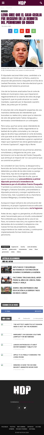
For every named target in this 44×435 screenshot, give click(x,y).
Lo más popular (38, 318)
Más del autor (7, 261)
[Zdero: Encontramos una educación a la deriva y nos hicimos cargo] (6, 290)
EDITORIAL (32, 429)
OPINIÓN (11, 429)
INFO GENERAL (6, 272)
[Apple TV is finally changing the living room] (6, 357)
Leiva (30, 249)
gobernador (13, 249)
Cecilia (23, 247)
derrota (4, 249)
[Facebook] (19, 408)
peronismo (5, 252)
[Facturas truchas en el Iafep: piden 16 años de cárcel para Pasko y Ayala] (6, 280)
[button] (41, 3)
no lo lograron (36, 208)
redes (13, 252)
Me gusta (38, 311)
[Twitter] (25, 408)
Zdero (19, 252)
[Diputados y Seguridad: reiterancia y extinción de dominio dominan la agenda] (6, 269)
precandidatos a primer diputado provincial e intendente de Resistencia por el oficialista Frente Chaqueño (22, 181)
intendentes (23, 249)
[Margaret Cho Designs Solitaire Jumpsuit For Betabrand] (6, 337)
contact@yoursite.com (26, 402)
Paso (36, 249)
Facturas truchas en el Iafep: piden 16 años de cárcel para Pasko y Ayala (27, 280)
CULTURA (38, 426)
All (19, 318)
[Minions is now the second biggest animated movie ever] (6, 367)
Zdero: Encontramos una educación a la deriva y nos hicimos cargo (26, 290)
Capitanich (14, 247)
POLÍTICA (4, 11)
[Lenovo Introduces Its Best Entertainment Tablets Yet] (6, 347)
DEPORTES (30, 426)
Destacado (26, 318)
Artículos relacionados (11, 258)
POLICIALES (4, 426)
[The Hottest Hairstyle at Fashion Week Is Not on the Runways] (6, 327)
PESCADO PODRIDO (21, 429)
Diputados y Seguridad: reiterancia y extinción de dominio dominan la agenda (26, 269)
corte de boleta (32, 247)
